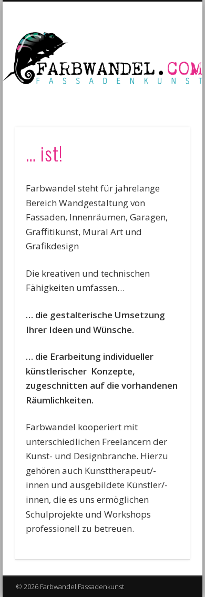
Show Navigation (164, 94)
